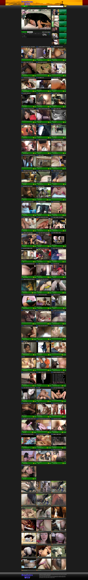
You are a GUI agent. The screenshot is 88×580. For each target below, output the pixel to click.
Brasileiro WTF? (27, 2)
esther (24, 153)
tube (55, 122)
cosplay (54, 184)
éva (23, 370)
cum (54, 106)
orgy (25, 106)
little (59, 370)
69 (26, 106)
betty (26, 230)
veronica (24, 339)
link (42, 184)
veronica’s (57, 370)
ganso (41, 199)
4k (38, 91)
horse (53, 277)
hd (39, 137)
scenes (25, 215)
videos (25, 75)
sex (54, 60)
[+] (48, 34)
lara (55, 277)
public (39, 339)
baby (24, 35)
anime (39, 215)
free (53, 246)
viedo (38, 463)
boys (38, 153)
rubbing (26, 91)
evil (25, 137)
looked (39, 60)
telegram (41, 184)
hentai (55, 432)
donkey (25, 184)
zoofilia (39, 199)
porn (23, 75)
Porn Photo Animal (61, 39)
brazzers (24, 199)
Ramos (31, 6)
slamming (54, 370)
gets (26, 401)
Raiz (24, 6)
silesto (26, 339)
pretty (41, 339)
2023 (56, 463)
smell (56, 168)
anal (40, 246)
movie (39, 106)
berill (23, 230)
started (24, 91)
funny (53, 230)
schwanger (26, 308)
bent (23, 432)
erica (38, 230)
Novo (44, 6)
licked (25, 432)
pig (53, 308)
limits (38, 246)
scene (56, 60)
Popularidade (37, 6)
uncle (42, 230)
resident (24, 137)
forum (53, 91)
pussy (40, 60)
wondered (54, 168)
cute (23, 401)
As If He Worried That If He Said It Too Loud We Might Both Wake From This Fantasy (62, 11)
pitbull (25, 370)
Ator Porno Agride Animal (62, 33)
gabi (23, 277)
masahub (54, 215)
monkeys (55, 137)
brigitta (24, 308)
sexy (38, 277)
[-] (49, 34)
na (28, 308)
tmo (53, 432)
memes (57, 230)
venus (40, 230)
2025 (27, 75)
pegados (26, 463)
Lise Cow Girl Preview (62, 15)
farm (53, 60)
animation (55, 153)
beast (27, 153)
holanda (41, 308)
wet (57, 168)
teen (25, 401)
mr (26, 137)
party (26, 370)
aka (25, 230)
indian (56, 215)
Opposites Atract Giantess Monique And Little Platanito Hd (62, 22)
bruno (25, 153)
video (40, 122)
